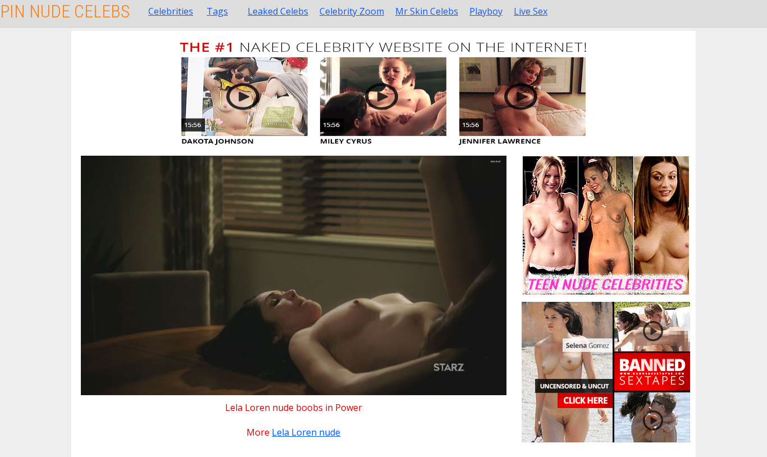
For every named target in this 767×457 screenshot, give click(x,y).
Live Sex (530, 11)
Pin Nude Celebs (65, 11)
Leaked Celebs (278, 11)
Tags (217, 11)
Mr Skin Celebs (426, 11)
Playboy (486, 11)
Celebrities (170, 11)
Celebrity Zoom (351, 11)
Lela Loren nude (306, 432)
